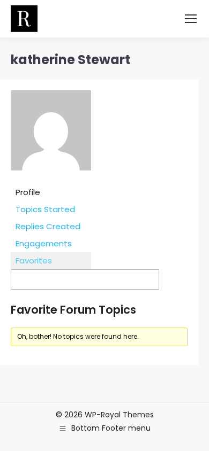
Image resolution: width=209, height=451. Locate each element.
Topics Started (45, 209)
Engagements (44, 243)
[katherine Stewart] (51, 178)
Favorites (34, 260)
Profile (28, 192)
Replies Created (48, 226)
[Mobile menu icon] (190, 18)
